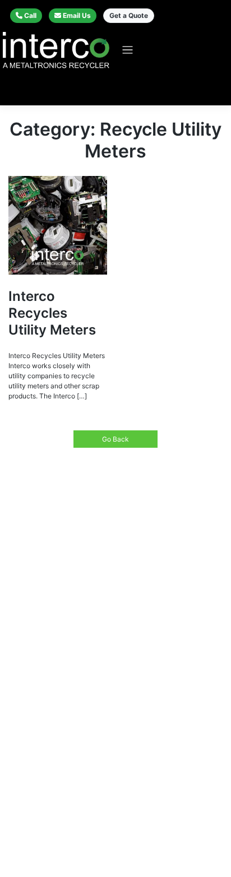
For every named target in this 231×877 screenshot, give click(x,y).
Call (30, 15)
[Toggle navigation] (127, 50)
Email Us (77, 15)
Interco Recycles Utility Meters (52, 313)
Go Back (115, 439)
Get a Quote (128, 15)
